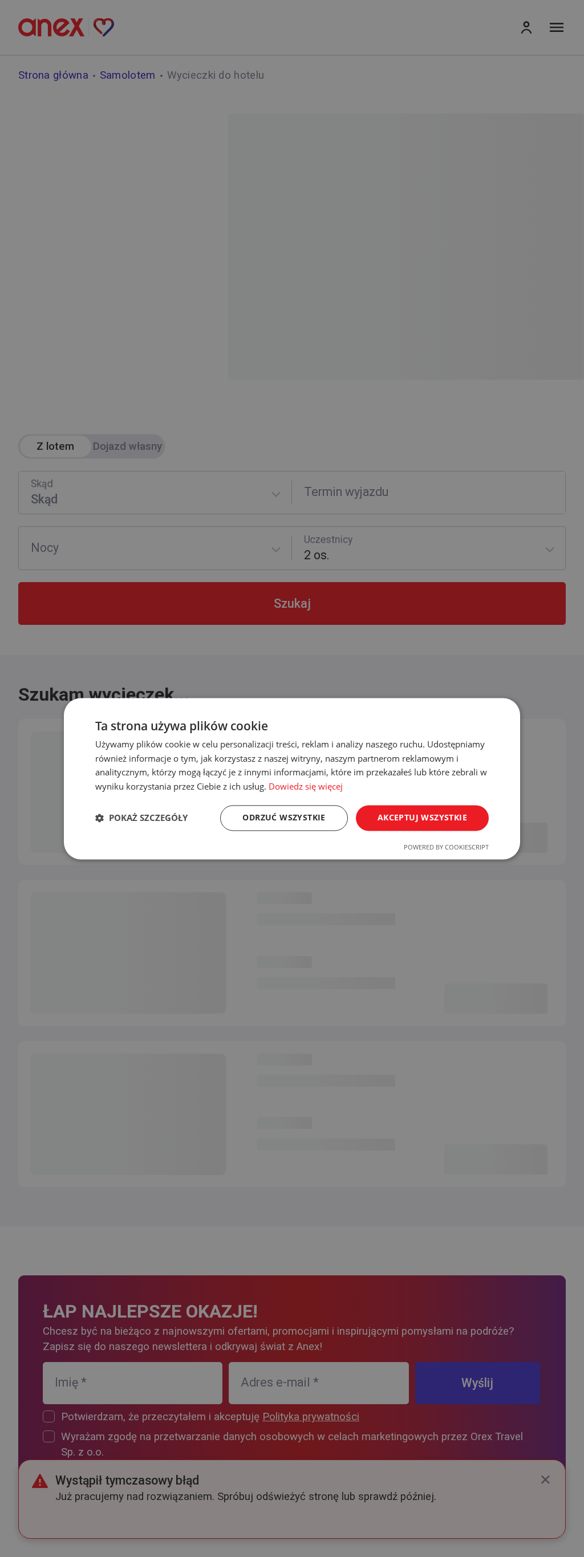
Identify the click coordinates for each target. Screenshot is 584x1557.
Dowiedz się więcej (306, 786)
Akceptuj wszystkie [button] (422, 817)
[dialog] (292, 778)
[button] (141, 818)
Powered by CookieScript (446, 847)
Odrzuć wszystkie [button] (283, 817)
